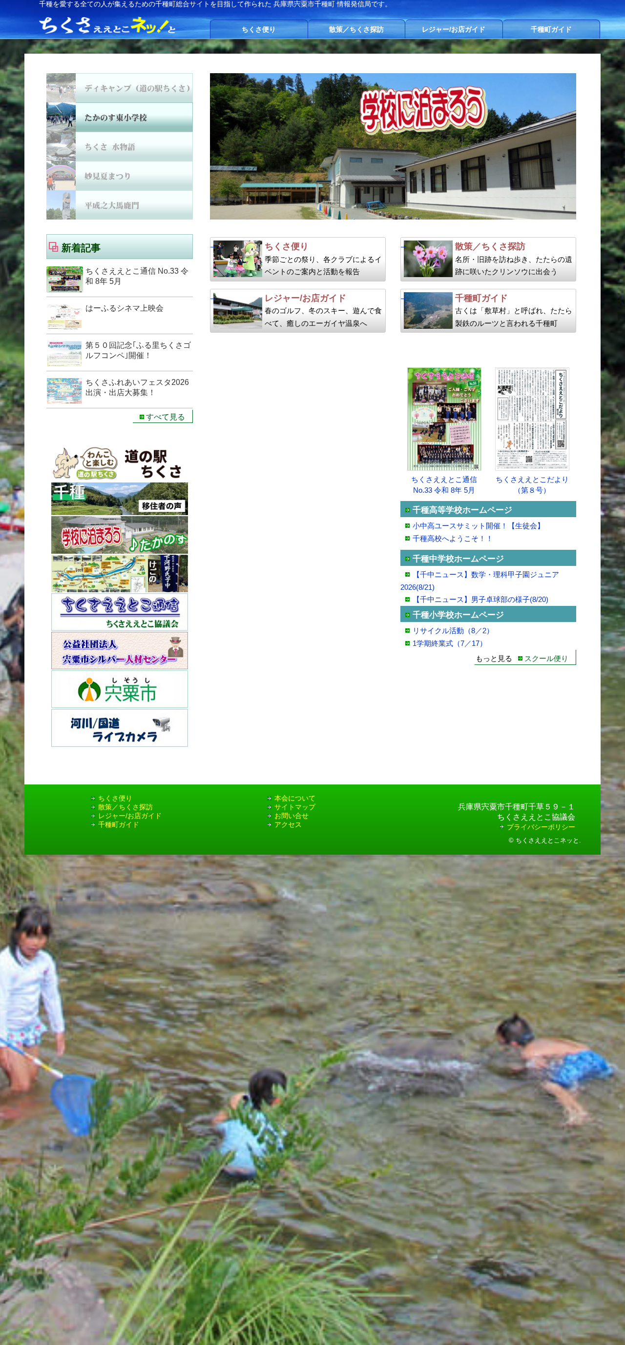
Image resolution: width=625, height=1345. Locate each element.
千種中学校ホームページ (458, 558)
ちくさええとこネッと (547, 840)
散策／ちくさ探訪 (356, 29)
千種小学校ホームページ (458, 615)
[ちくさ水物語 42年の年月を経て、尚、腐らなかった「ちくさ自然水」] (393, 146)
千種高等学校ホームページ (462, 510)
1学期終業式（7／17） (450, 643)
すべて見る (165, 417)
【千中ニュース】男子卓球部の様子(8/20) (480, 599)
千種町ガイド (551, 29)
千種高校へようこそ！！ (453, 538)
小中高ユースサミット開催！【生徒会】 (478, 526)
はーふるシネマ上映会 (124, 308)
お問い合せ (291, 816)
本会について (294, 798)
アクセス (288, 824)
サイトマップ (294, 807)
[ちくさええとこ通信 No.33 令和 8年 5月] (444, 468)
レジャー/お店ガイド (453, 29)
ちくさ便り (259, 29)
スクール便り (546, 658)
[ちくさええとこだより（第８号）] (532, 468)
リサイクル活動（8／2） (453, 630)
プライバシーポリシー (541, 827)
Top (601, 1321)
